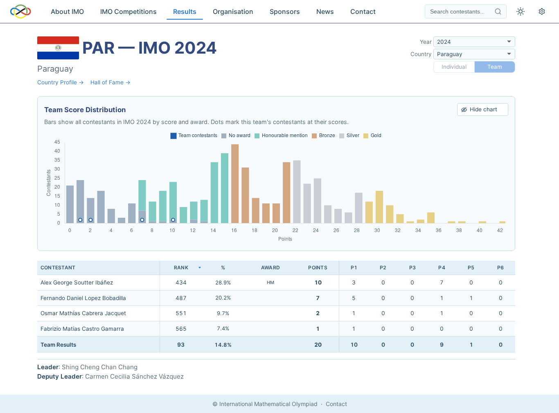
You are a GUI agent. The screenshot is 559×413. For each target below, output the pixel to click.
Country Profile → (60, 82)
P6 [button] (500, 267)
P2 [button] (383, 267)
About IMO (67, 11)
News (325, 11)
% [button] (223, 267)
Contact (363, 11)
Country (421, 54)
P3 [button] (412, 267)
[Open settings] (541, 11)
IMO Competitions (128, 11)
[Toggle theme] (520, 11)
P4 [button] (441, 267)
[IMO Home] (20, 11)
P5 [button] (471, 267)
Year (426, 41)
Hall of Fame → (110, 82)
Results (184, 11)
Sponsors (285, 11)
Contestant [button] (58, 267)
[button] (181, 268)
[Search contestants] (498, 11)
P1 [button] (354, 267)
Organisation (233, 11)
